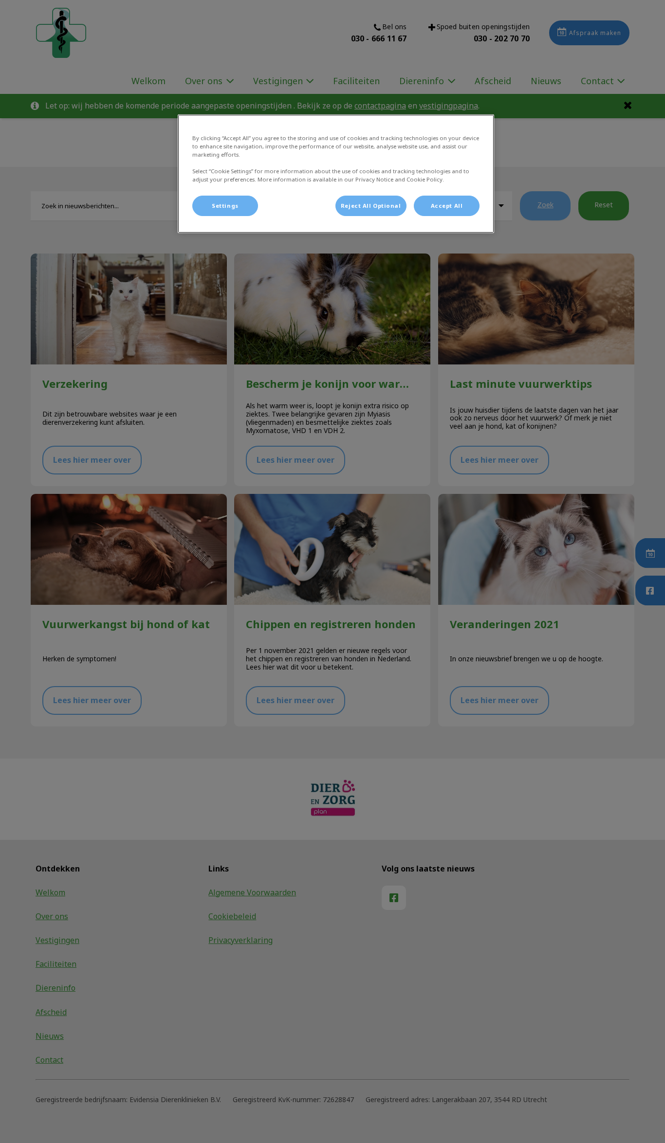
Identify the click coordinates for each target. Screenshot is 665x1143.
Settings (225, 205)
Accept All (447, 205)
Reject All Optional (371, 205)
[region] (336, 173)
